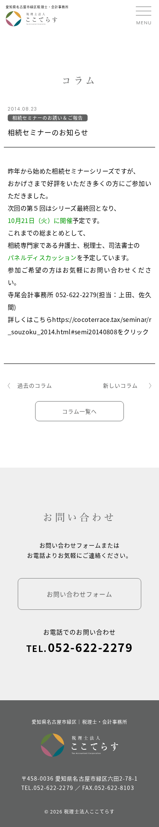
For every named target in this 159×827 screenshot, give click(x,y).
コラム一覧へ (79, 411)
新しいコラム (120, 385)
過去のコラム (34, 385)
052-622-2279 (90, 646)
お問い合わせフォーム (80, 594)
